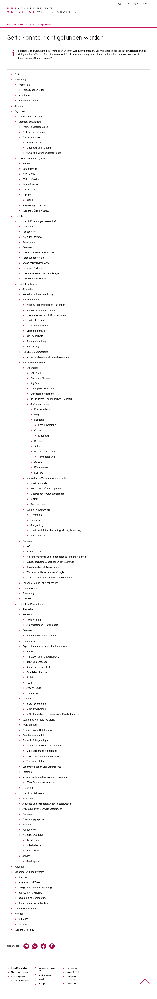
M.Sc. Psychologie (36, 709)
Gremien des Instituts (33, 735)
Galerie (38, 462)
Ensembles (32, 367)
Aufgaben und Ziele (29, 882)
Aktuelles (27, 163)
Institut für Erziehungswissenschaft (37, 221)
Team (29, 682)
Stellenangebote (18, 976)
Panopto (42, 983)
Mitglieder (43, 435)
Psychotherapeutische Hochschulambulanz (45, 646)
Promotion (24, 84)
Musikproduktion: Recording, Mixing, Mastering (55, 530)
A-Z (28, 546)
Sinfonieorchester (39, 404)
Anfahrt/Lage (33, 687)
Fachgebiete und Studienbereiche (40, 583)
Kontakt (38, 472)
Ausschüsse (32, 850)
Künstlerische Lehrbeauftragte (42, 567)
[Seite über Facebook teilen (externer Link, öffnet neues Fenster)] (43, 948)
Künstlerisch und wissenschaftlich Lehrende (50, 561)
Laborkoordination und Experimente (41, 766)
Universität (11, 24)
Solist (37, 446)
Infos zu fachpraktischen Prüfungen (45, 304)
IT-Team (26, 194)
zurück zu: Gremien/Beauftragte (43, 152)
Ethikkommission (31, 137)
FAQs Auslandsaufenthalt (40, 782)
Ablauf (30, 651)
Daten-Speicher (30, 184)
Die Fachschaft (34, 336)
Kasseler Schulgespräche (36, 263)
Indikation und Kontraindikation (43, 656)
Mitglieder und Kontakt (38, 147)
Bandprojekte (37, 535)
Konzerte (39, 419)
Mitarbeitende (33, 845)
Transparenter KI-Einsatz (72, 977)
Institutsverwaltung (32, 834)
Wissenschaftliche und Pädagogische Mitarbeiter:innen (56, 556)
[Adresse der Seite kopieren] (52, 948)
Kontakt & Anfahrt (24, 929)
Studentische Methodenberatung (44, 745)
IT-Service (27, 787)
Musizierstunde (38, 483)
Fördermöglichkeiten (33, 89)
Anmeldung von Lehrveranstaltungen (42, 808)
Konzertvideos (42, 409)
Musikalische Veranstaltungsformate (46, 478)
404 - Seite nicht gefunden (39, 24)
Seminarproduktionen (38, 509)
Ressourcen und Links (30, 892)
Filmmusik (36, 514)
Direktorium (28, 242)
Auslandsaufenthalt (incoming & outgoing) (45, 777)
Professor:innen (34, 551)
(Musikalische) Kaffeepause (45, 488)
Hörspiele (35, 520)
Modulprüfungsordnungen (40, 310)
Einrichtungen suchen (20, 972)
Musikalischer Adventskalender (47, 493)
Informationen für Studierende (38, 252)
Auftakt (34, 499)
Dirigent (38, 441)
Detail (29, 200)
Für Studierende (30, 299)
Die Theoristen (38, 504)
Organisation (21, 111)
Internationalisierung (25, 908)
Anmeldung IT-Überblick (35, 205)
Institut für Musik (27, 284)
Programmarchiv (47, 425)
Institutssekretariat (32, 237)
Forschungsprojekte (33, 257)
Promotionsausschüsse (35, 126)
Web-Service (29, 174)
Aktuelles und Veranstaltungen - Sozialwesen (46, 803)
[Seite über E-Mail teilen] (26, 948)
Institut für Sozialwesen (31, 793)
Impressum (32, 693)
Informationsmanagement (32, 158)
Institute (18, 216)
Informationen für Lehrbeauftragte (40, 273)
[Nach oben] (145, 981)
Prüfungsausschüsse (33, 132)
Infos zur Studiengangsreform (42, 756)
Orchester (39, 430)
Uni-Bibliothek (45, 975)
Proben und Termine (45, 451)
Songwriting (36, 525)
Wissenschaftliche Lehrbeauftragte (45, 572)
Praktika (30, 677)
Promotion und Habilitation (37, 730)
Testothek (27, 771)
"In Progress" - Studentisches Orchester (51, 399)
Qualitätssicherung (36, 672)
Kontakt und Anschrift (34, 278)
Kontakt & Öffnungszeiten (36, 210)
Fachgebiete (29, 231)
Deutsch (143, 4)
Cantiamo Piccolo (40, 378)
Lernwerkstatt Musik (37, 325)
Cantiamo (35, 373)
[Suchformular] (119, 3)
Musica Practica (35, 320)
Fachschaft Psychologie (35, 740)
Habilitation (24, 95)
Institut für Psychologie (30, 604)
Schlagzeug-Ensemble (42, 388)
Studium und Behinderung (32, 897)
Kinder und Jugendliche (39, 667)
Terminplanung (46, 456)
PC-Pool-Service (30, 179)
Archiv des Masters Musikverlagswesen (47, 357)
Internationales (30, 588)
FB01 (22, 24)
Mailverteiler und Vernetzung (41, 750)
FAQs (37, 414)
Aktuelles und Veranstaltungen (38, 294)
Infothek (18, 913)
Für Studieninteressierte (35, 351)
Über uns (23, 877)
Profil (17, 74)
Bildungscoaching (36, 341)
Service (26, 856)
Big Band (35, 383)
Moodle (42, 979)
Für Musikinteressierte (34, 362)
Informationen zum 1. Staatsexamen (46, 315)
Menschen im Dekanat (30, 116)
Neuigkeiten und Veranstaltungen (36, 887)
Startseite (27, 226)
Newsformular (34, 619)
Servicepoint (33, 861)
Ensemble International (42, 393)
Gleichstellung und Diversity (29, 871)
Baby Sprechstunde (36, 661)
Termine (22, 924)
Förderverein (41, 467)
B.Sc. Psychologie (36, 703)
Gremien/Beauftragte (29, 121)
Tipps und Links (35, 761)
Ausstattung (33, 346)
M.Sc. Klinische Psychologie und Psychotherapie (52, 714)
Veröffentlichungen (28, 100)
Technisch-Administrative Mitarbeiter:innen (49, 577)
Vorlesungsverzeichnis (47, 969)
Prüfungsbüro (29, 724)
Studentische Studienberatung (38, 719)
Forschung (20, 79)
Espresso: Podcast (32, 268)
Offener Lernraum (36, 330)
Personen (27, 247)
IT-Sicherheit (29, 189)
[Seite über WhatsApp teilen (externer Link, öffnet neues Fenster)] (35, 948)
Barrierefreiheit (72, 972)
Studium (19, 106)
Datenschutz (71, 968)
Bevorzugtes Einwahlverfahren (34, 903)
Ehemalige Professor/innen (41, 635)
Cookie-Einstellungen (20, 981)
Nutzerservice (29, 168)
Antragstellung (34, 142)
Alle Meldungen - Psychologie (42, 624)
